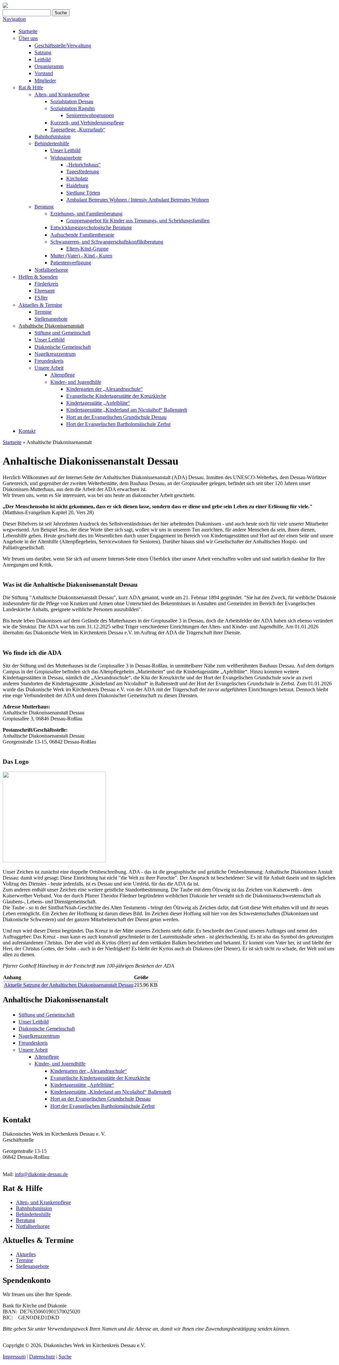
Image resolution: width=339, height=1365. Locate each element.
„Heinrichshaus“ (83, 164)
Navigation (14, 19)
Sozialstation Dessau (71, 101)
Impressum (14, 1356)
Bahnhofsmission (52, 136)
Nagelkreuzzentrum (54, 354)
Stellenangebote (51, 319)
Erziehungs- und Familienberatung (86, 213)
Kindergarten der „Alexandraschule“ (104, 389)
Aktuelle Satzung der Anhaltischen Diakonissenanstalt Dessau (68, 985)
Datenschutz (42, 1356)
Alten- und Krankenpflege (61, 94)
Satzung (42, 52)
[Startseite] (5, 6)
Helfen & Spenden (38, 277)
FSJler (41, 297)
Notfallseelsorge (51, 270)
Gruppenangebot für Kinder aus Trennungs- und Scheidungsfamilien (138, 220)
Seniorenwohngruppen (90, 115)
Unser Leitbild (65, 150)
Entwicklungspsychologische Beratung (91, 227)
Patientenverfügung (70, 262)
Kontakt (27, 431)
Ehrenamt (44, 291)
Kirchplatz (77, 178)
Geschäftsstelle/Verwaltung (62, 45)
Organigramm (49, 66)
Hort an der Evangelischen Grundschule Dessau (116, 417)
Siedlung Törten (83, 193)
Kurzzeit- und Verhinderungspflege (87, 122)
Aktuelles (26, 1254)
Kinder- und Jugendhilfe (75, 382)
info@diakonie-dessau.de (41, 1174)
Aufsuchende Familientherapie (82, 235)
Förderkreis (46, 284)
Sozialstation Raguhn (72, 108)
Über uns (28, 38)
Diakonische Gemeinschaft (62, 347)
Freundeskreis (49, 361)
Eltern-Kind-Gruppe (87, 248)
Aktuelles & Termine (40, 305)
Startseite (28, 31)
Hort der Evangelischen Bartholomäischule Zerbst (118, 424)
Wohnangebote (66, 157)
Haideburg (77, 185)
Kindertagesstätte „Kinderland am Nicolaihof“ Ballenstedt (126, 410)
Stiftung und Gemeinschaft (62, 333)
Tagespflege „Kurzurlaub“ (77, 129)
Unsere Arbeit (49, 368)
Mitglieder (45, 80)
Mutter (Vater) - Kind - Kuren (81, 255)
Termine (43, 312)
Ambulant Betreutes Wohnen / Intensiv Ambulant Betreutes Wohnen (137, 200)
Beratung (44, 206)
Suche (65, 1356)
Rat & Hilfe (31, 87)
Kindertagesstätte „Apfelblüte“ (98, 403)
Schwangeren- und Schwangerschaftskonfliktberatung (106, 242)
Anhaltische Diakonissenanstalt (51, 326)
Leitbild (42, 59)
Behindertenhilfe (51, 143)
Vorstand (43, 73)
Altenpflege (62, 375)
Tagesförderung (82, 171)
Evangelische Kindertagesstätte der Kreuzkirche (116, 396)
